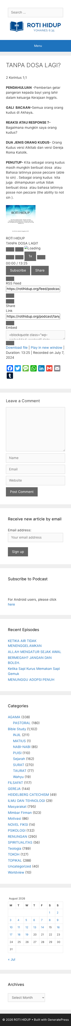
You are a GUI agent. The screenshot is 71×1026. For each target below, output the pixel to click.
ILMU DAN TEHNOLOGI (26, 801)
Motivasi (14, 818)
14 (42, 927)
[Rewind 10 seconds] (19, 257)
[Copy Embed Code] (10, 343)
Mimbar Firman (20, 813)
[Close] (10, 279)
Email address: (19, 530)
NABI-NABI (21, 747)
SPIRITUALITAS (20, 842)
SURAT (18, 765)
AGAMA (14, 717)
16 (58, 927)
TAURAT (19, 771)
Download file (17, 348)
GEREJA (14, 789)
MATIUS (19, 741)
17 (11, 934)
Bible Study (17, 729)
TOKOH (14, 854)
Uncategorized (19, 866)
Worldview (16, 872)
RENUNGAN (17, 837)
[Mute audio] (10, 257)
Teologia (14, 848)
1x (30, 256)
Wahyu (18, 777)
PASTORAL (22, 723)
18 (19, 934)
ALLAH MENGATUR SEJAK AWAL (34, 652)
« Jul (11, 959)
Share (40, 270)
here (11, 604)
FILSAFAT (15, 783)
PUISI (17, 753)
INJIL (17, 735)
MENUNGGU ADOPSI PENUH (31, 680)
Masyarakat (17, 807)
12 (26, 927)
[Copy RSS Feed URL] (10, 295)
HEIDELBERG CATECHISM (28, 795)
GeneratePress (58, 1019)
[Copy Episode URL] (10, 323)
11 (19, 927)
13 (34, 927)
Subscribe (18, 270)
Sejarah (19, 759)
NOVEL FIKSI (18, 825)
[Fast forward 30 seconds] (41, 257)
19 (26, 934)
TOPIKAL (15, 860)
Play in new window (46, 348)
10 (11, 927)
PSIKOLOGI (16, 830)
